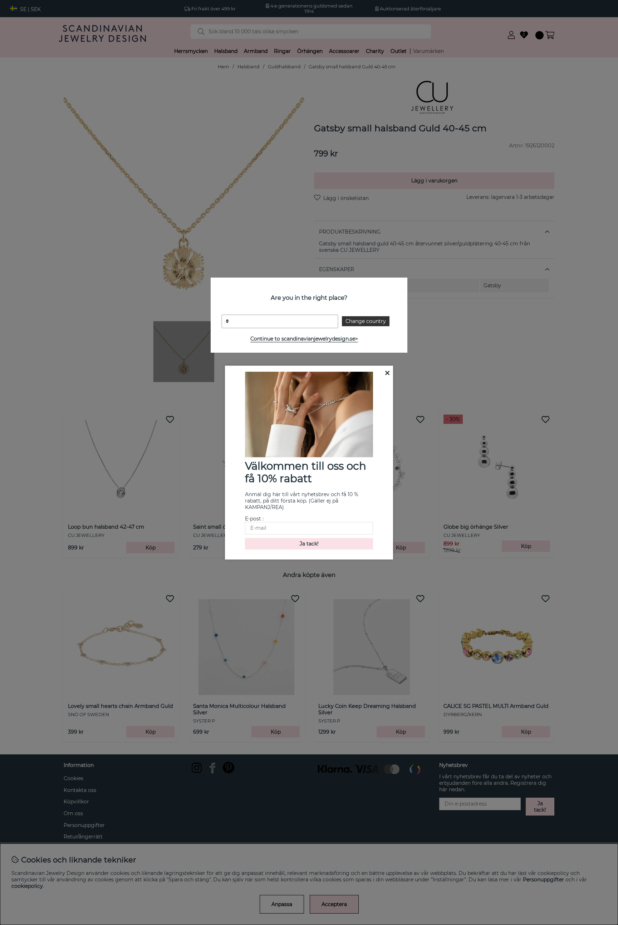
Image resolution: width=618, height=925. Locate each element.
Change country (365, 321)
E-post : (254, 518)
